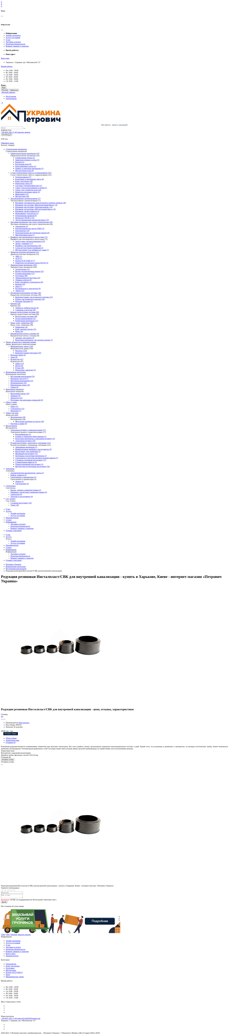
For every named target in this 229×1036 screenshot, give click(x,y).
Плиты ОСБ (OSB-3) (14, 972)
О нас (8, 40)
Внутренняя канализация (16, 569)
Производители (12, 518)
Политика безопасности (15, 44)
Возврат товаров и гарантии (17, 46)
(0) (2, 716)
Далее (4, 902)
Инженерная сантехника (16, 567)
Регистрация (11, 96)
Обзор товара (11, 738)
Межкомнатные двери (15, 977)
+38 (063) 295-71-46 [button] (9, 1018)
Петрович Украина (13, 564)
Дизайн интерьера (13, 35)
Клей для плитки (13, 966)
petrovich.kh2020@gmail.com (28, 1018)
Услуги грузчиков (13, 38)
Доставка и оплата (13, 42)
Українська (14, 90)
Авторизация (11, 99)
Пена (8, 975)
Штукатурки (11, 970)
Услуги (8, 511)
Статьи (8, 520)
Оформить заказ (7, 143)
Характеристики (12, 740)
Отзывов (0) (11, 742)
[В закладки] (2, 719)
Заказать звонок (23, 132)
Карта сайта (10, 954)
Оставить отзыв (7, 760)
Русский (5, 90)
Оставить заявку (10, 734)
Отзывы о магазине (14, 531)
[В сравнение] (4, 719)
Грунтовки (10, 968)
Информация (11, 522)
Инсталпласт (24, 723)
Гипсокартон (11, 964)
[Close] (2, 764)
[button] (5, 58)
